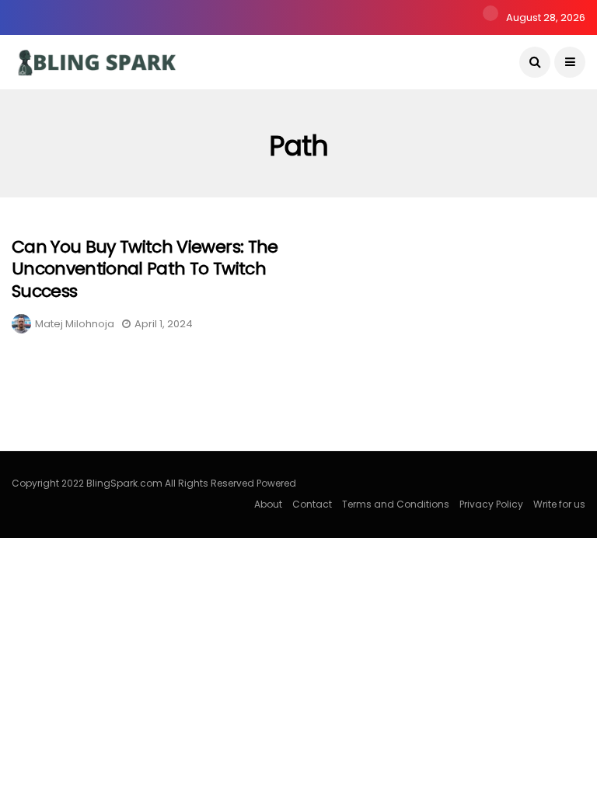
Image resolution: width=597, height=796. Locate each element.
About (268, 504)
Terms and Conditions (395, 504)
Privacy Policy (491, 504)
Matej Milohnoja (74, 323)
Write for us (559, 504)
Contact (312, 504)
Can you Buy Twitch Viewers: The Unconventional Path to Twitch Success (145, 269)
